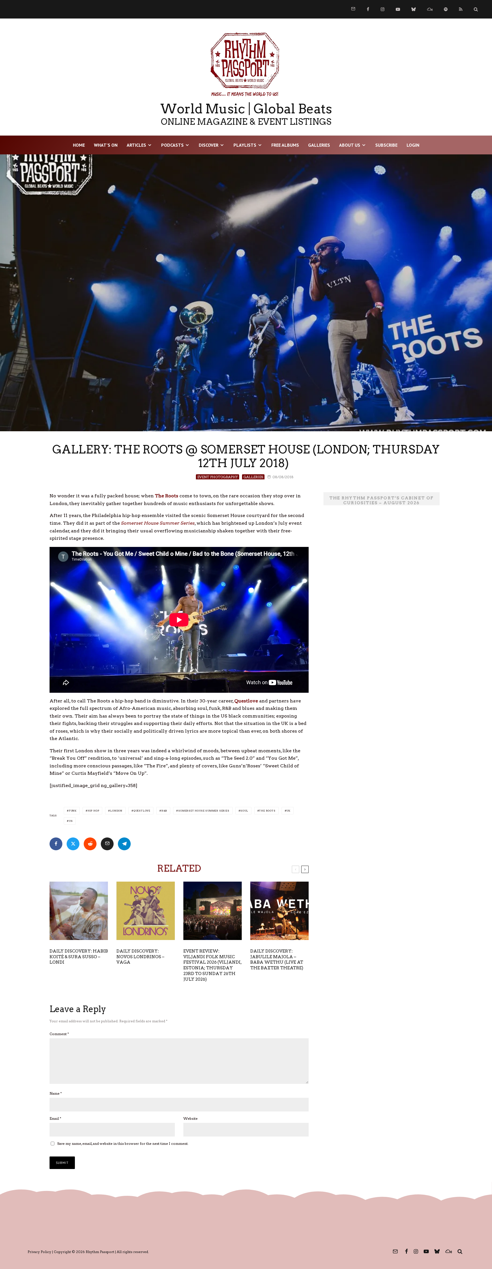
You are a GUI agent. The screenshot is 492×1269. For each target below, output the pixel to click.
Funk (73, 810)
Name (56, 1093)
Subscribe (386, 145)
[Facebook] (368, 9)
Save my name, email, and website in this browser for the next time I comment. (122, 1143)
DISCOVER (208, 145)
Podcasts (172, 145)
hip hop (93, 810)
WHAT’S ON (106, 145)
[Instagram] (382, 9)
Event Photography (217, 477)
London (116, 810)
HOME (79, 145)
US (71, 821)
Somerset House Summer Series (203, 810)
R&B (164, 810)
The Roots (267, 810)
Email (55, 1118)
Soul (244, 810)
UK (288, 810)
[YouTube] (398, 9)
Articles (136, 145)
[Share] (56, 843)
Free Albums (285, 145)
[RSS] (460, 9)
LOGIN (413, 145)
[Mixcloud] (429, 9)
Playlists (244, 145)
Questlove (142, 810)
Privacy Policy (39, 1252)
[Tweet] (73, 843)
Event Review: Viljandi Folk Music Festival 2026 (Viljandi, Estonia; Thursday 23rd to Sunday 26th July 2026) (212, 965)
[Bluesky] (413, 9)
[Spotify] (445, 9)
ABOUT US (349, 145)
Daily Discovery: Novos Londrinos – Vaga (140, 957)
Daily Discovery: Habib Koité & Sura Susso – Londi (79, 957)
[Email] (107, 843)
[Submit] (90, 843)
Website (190, 1118)
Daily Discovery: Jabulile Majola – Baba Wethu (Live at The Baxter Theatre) (276, 960)
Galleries (319, 145)
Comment (59, 1034)
